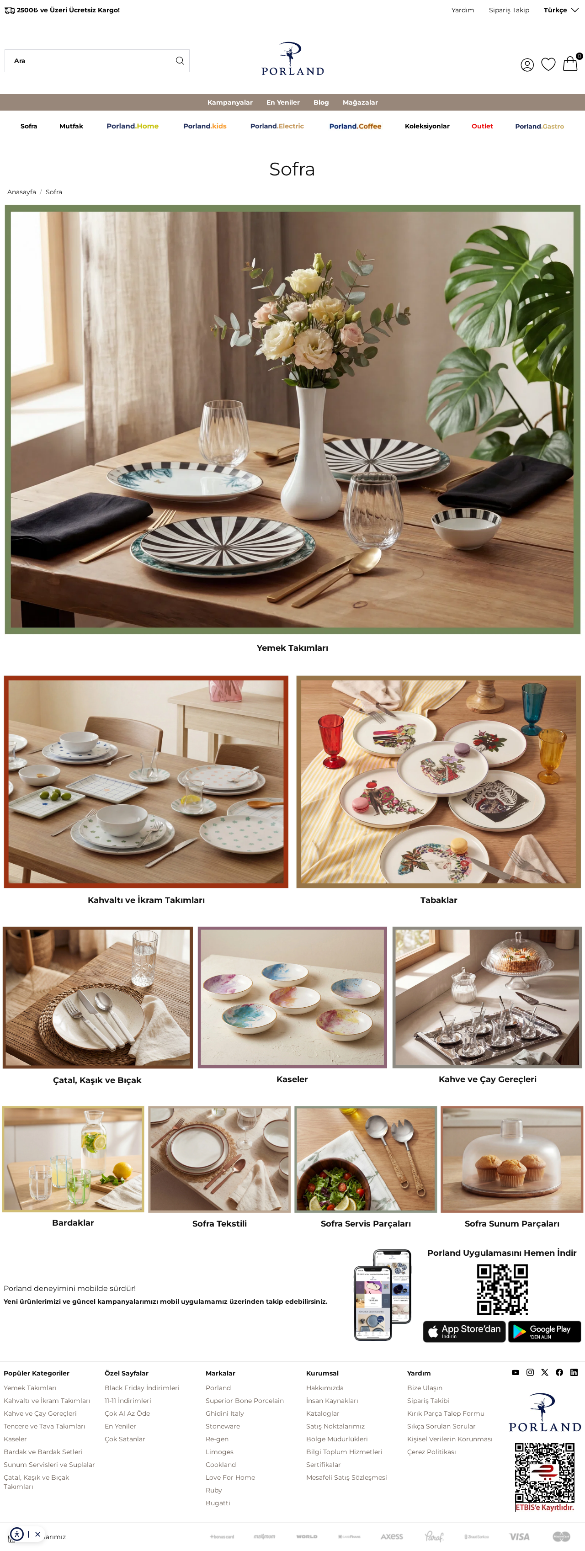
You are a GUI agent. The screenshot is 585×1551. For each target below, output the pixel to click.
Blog (321, 102)
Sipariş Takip (509, 10)
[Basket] (570, 61)
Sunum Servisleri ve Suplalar (49, 1465)
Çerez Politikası (431, 1452)
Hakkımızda (325, 1388)
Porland (218, 1388)
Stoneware (223, 1426)
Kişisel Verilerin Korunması (450, 1439)
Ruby (214, 1490)
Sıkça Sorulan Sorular (441, 1426)
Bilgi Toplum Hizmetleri (344, 1452)
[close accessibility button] (37, 1534)
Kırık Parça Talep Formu (445, 1413)
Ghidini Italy (225, 1413)
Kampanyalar (230, 102)
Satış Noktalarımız (335, 1426)
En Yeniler (283, 102)
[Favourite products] (548, 61)
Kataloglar (323, 1413)
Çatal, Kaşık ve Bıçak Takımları (36, 1482)
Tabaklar (438, 900)
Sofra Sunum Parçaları (512, 1224)
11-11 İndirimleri (128, 1401)
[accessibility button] (17, 1534)
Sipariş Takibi (428, 1401)
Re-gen (217, 1439)
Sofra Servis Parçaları (366, 1224)
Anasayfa (21, 192)
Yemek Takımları (292, 648)
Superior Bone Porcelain (245, 1401)
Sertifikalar (323, 1465)
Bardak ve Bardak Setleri (43, 1452)
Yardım (463, 10)
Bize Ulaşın (424, 1388)
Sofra (54, 192)
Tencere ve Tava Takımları (44, 1426)
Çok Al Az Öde (127, 1413)
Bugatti (218, 1503)
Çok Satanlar (125, 1439)
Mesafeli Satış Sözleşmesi (346, 1477)
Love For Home (230, 1477)
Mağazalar (360, 102)
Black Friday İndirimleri (142, 1388)
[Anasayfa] (292, 61)
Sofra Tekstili (219, 1224)
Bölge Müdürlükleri (337, 1439)
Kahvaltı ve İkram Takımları (146, 900)
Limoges (220, 1452)
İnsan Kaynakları (332, 1401)
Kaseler (292, 1079)
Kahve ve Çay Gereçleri (488, 1079)
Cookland (221, 1465)
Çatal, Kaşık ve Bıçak (97, 1080)
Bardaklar (73, 1223)
